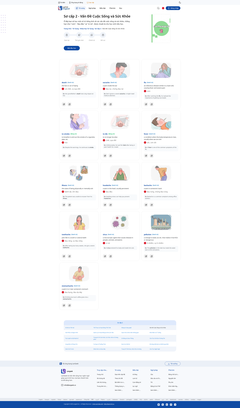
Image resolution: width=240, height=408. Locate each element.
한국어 (146, 399)
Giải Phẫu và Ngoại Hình (71, 332)
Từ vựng (76, 29)
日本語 (135, 399)
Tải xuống (174, 364)
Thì (152, 382)
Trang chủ (67, 29)
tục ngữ (135, 386)
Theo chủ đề (119, 378)
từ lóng (135, 374)
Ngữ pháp (154, 370)
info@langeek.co (70, 385)
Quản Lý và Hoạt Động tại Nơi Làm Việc (103, 332)
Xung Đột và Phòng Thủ (71, 344)
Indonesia (115, 399)
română (193, 399)
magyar (199, 399)
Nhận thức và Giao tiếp (99, 349)
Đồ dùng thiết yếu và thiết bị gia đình (159, 344)
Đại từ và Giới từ (126, 344)
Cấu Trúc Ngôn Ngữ (155, 349)
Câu (152, 374)
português (129, 399)
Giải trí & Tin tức (69, 349)
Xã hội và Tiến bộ (69, 327)
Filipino (103, 399)
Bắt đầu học (72, 48)
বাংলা (167, 399)
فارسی (108, 399)
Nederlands (173, 399)
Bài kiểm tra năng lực (120, 382)
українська (79, 399)
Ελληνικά (157, 399)
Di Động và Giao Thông (128, 338)
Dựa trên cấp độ (120, 374)
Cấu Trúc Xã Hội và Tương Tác (157, 338)
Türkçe (59, 399)
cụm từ (135, 378)
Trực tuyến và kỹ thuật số (71, 338)
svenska (180, 399)
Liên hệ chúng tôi (102, 382)
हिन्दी (92, 399)
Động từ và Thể (155, 386)
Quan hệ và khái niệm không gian (130, 332)
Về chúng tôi (101, 378)
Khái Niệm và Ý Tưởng (155, 332)
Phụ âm (170, 382)
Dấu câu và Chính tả (156, 378)
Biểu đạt (136, 370)
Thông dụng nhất (120, 386)
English (41, 399)
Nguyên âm (172, 378)
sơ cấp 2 (98, 29)
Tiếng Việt (86, 399)
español (53, 399)
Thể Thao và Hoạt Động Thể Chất (102, 327)
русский (71, 399)
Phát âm (171, 370)
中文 (141, 399)
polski (151, 399)
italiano (65, 399)
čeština (187, 399)
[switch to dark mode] (180, 2)
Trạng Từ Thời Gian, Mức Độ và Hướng (131, 349)
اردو (163, 399)
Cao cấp (91, 2)
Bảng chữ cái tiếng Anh (173, 374)
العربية (97, 399)
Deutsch (122, 399)
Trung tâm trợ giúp (102, 386)
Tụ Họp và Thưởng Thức (99, 344)
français (47, 399)
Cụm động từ (137, 382)
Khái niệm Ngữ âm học (173, 386)
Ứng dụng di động (77, 2)
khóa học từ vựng (87, 29)
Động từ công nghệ (126, 327)
